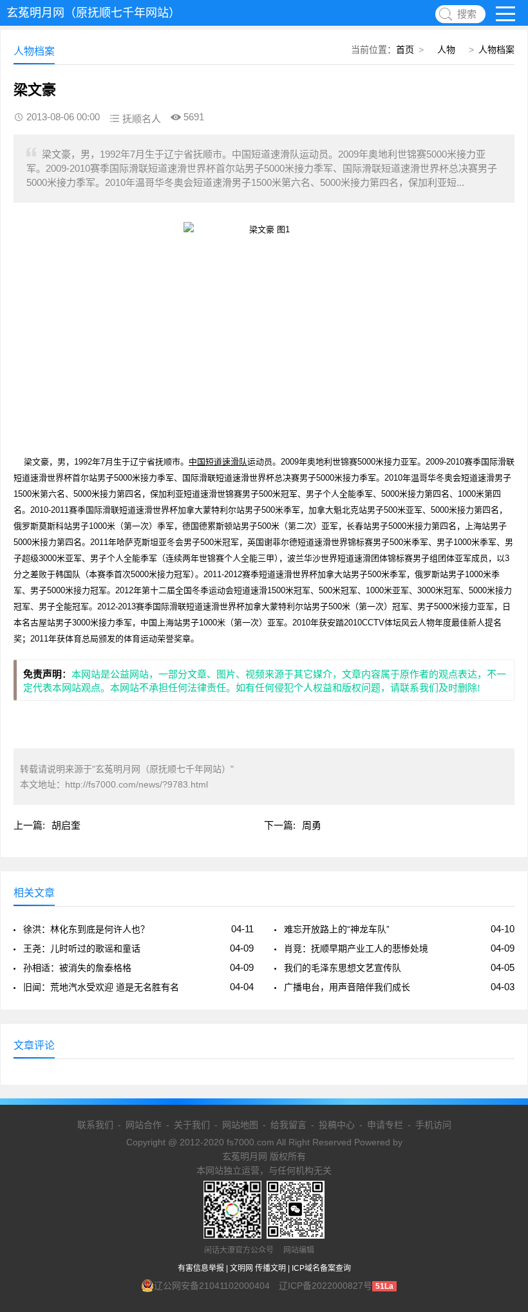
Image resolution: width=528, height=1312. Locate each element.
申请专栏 (385, 1125)
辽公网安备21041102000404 (212, 1285)
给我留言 (288, 1125)
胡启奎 (66, 825)
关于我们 (192, 1125)
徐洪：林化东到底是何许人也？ (86, 929)
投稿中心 (337, 1125)
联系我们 (95, 1125)
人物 (446, 49)
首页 (405, 49)
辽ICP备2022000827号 (325, 1285)
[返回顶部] (501, 1167)
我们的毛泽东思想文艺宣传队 (342, 968)
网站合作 (144, 1125)
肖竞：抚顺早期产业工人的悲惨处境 (356, 948)
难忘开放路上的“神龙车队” (337, 929)
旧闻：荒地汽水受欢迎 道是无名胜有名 (101, 987)
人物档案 (496, 49)
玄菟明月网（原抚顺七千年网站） (93, 12)
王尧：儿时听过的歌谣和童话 (81, 948)
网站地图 (240, 1125)
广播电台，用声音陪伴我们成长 (347, 987)
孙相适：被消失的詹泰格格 (77, 968)
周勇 (311, 825)
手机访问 (433, 1125)
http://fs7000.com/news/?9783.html (136, 784)
